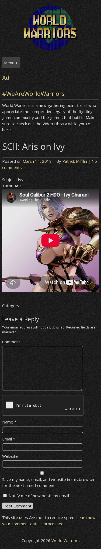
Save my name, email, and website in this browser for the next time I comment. (48, 482)
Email (8, 439)
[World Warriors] (50, 49)
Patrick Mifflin (74, 161)
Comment (11, 341)
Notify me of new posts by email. (39, 495)
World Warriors (65, 540)
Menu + (11, 62)
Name (9, 422)
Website (10, 456)
